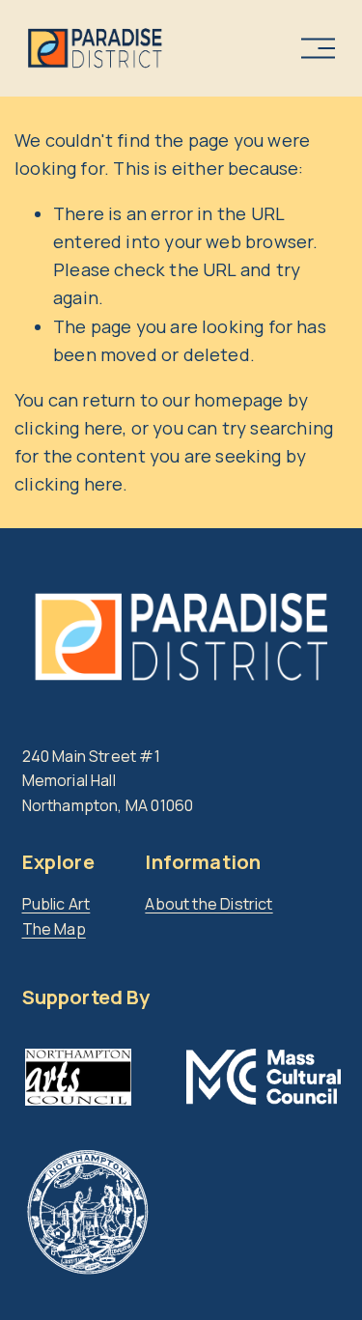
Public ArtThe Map (56, 916)
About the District (208, 903)
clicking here (68, 427)
